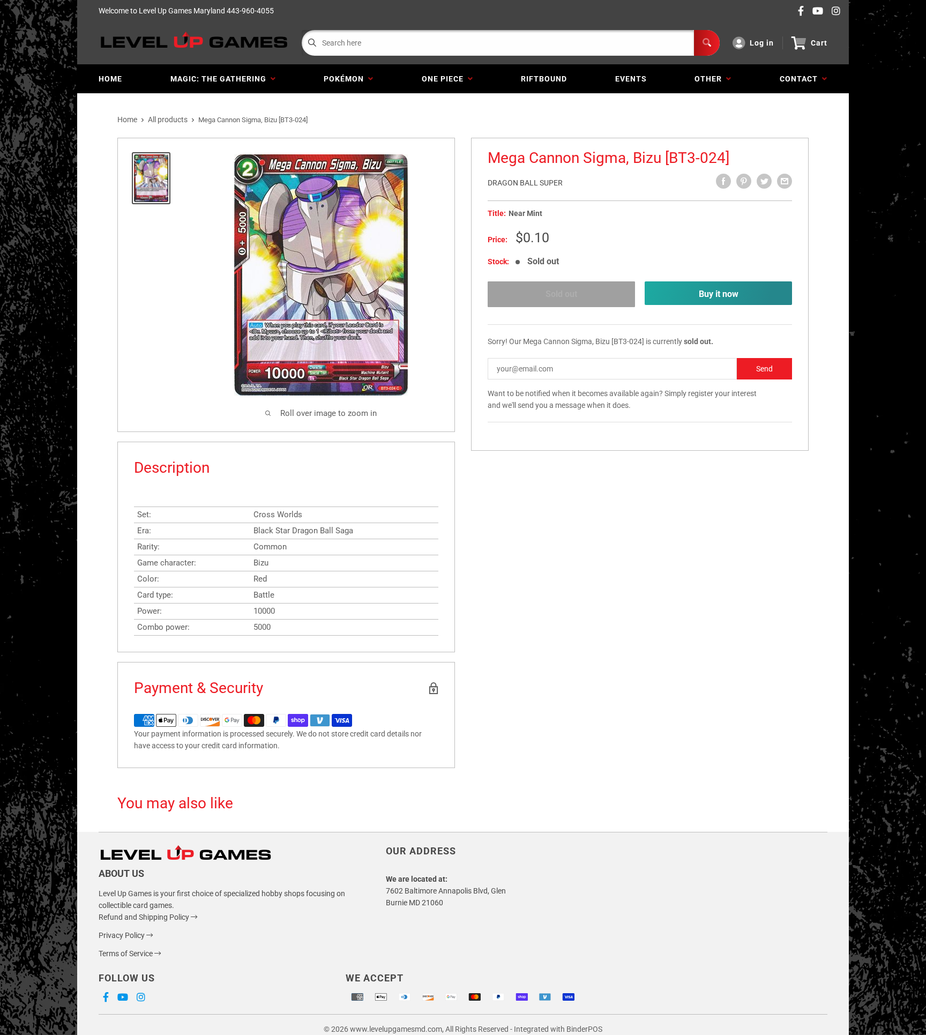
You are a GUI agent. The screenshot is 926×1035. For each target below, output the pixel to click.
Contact (801, 79)
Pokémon (346, 79)
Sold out (561, 294)
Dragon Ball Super (525, 182)
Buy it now (718, 294)
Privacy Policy (122, 935)
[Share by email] (784, 181)
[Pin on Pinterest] (743, 181)
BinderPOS (584, 1029)
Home (110, 79)
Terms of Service (126, 953)
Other (710, 79)
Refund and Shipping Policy (145, 917)
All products (168, 119)
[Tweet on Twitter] (764, 181)
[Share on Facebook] (723, 181)
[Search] (707, 43)
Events (631, 79)
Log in (762, 43)
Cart (819, 43)
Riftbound (544, 79)
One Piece (445, 79)
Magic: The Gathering (220, 79)
